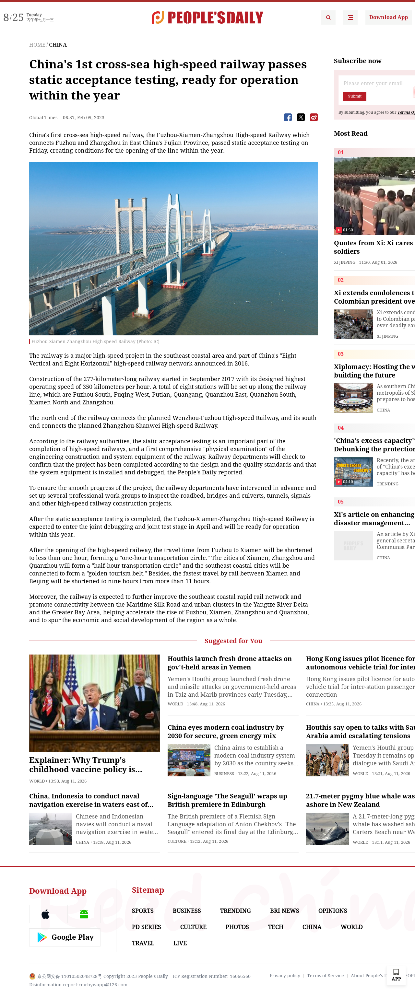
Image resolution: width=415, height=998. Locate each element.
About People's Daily (373, 975)
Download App (388, 17)
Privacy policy (285, 975)
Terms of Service (325, 975)
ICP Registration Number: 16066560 (212, 976)
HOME (37, 45)
